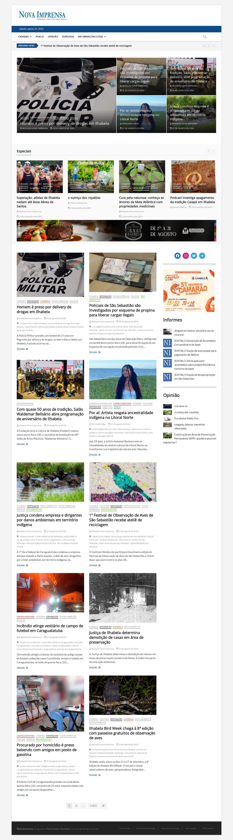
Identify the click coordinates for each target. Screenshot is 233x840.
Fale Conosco (208, 828)
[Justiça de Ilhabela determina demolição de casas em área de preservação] (123, 598)
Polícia (74, 117)
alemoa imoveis (27, 536)
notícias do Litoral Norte (136, 432)
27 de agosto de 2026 (133, 128)
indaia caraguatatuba (61, 645)
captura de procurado (30, 766)
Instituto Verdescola (108, 539)
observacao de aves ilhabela (110, 756)
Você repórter (190, 828)
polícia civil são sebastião (124, 330)
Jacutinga (119, 753)
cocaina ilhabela (54, 323)
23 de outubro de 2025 (183, 208)
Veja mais (24, 349)
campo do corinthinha (30, 642)
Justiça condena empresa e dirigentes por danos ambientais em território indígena (189, 112)
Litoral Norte (31, 327)
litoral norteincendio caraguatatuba (39, 649)
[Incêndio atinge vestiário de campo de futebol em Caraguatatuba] (50, 592)
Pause (204, 46)
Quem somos (124, 828)
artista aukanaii (124, 429)
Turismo (92, 184)
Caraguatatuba (52, 180)
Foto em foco (78, 176)
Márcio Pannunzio (78, 203)
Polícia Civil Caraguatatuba (60, 773)
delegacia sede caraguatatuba (54, 766)
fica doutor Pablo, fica (186, 418)
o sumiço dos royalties (186, 198)
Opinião (53, 36)
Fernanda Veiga (130, 124)
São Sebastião (78, 184)
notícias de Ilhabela (46, 327)
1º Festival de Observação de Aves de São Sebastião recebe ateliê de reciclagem (121, 519)
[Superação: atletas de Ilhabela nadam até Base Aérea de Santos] (142, 176)
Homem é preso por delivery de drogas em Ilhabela (64, 123)
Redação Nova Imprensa (35, 128)
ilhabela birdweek (105, 753)
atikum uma (137, 429)
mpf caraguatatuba (52, 539)
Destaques (35, 117)
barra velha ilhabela (37, 323)
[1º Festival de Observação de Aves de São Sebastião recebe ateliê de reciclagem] (123, 482)
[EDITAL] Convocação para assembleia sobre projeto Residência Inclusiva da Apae (194, 364)
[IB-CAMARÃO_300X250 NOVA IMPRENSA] (188, 271)
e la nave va (76, 198)
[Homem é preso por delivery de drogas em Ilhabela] (50, 275)
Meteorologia (132, 506)
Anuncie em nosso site (170, 828)
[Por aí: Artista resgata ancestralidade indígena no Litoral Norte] (123, 379)
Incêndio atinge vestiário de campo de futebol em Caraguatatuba (78, 46)
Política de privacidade (145, 828)
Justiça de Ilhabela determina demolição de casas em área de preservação (116, 637)
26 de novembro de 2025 (132, 216)
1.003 (93, 805)
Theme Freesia (52, 829)
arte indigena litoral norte (104, 429)
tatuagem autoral (105, 436)
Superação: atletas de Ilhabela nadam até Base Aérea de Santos (140, 202)
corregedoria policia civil (103, 326)
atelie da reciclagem (101, 536)
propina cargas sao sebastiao (111, 333)
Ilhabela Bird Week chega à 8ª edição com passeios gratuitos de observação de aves (122, 733)
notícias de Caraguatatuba (69, 649)
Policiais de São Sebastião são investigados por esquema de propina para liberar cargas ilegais (138, 74)
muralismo (119, 432)
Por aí (40, 36)
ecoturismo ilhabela (126, 749)
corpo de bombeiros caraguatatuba (57, 642)
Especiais (68, 36)
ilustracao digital (105, 432)
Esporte (126, 188)
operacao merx (106, 330)
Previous (209, 46)
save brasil (128, 756)
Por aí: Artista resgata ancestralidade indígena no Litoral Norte (139, 114)
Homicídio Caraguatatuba (55, 769)
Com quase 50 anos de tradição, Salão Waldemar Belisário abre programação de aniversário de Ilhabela (190, 74)
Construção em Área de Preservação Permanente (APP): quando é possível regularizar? (189, 438)
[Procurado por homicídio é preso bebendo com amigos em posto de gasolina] (50, 704)
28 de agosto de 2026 (63, 128)
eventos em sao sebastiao (134, 536)
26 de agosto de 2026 (128, 744)
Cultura (34, 184)
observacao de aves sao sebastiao (114, 543)
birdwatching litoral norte (104, 749)
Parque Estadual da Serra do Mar (41, 543)
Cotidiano (179, 180)
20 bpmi (23, 323)
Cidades (23, 36)
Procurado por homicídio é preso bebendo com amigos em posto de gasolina (47, 749)
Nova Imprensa (61, 117)
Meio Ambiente (48, 506)
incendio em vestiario (41, 645)
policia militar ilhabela (66, 327)
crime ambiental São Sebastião (49, 536)
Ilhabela (47, 117)
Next (214, 46)
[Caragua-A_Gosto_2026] (116, 221)
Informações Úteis (90, 36)
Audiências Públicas (30, 180)
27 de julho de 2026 (101, 203)
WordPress (65, 829)
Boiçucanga (116, 536)
